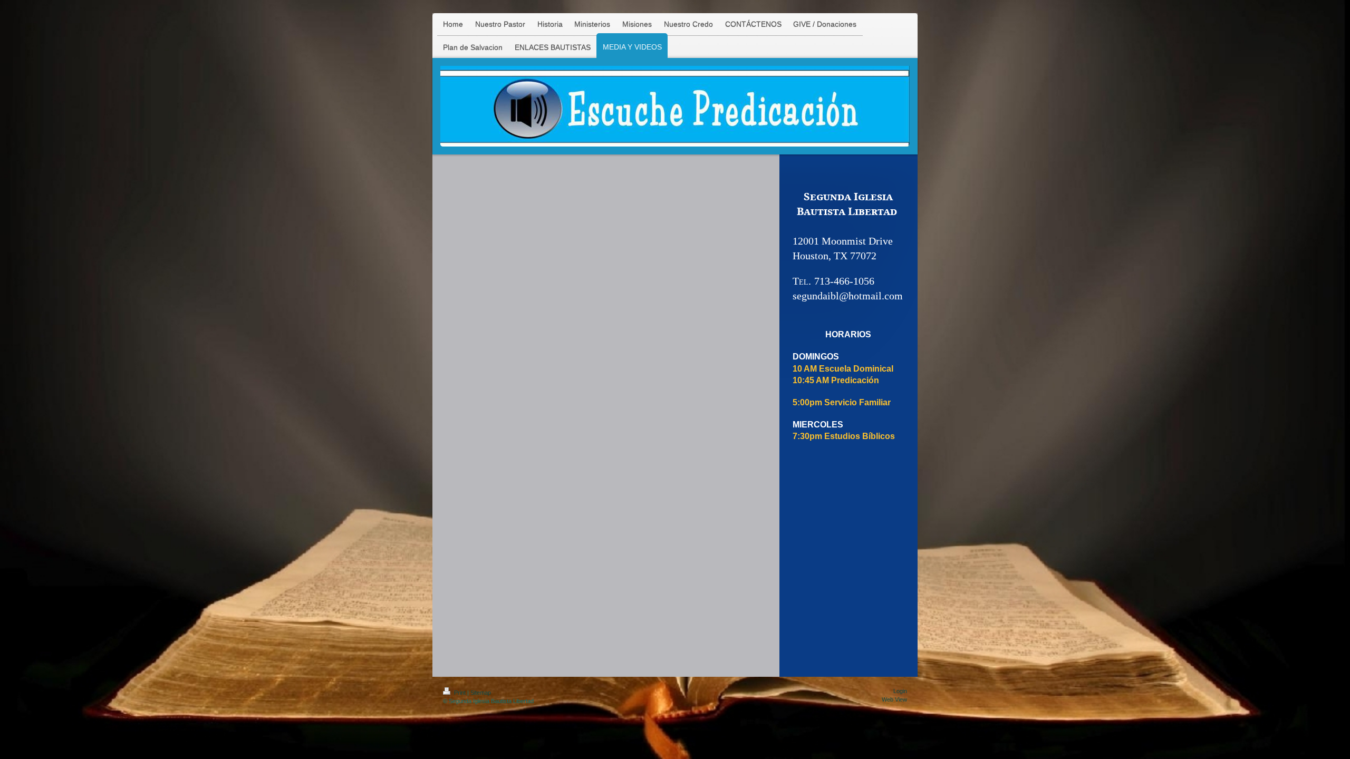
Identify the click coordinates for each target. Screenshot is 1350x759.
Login (900, 691)
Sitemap (480, 692)
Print (459, 692)
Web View (894, 699)
